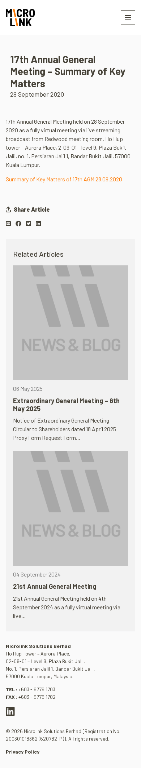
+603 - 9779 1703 (36, 689)
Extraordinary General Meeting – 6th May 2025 (66, 404)
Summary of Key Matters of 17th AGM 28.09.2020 (64, 179)
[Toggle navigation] (128, 17)
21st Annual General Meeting (54, 586)
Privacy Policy (22, 752)
